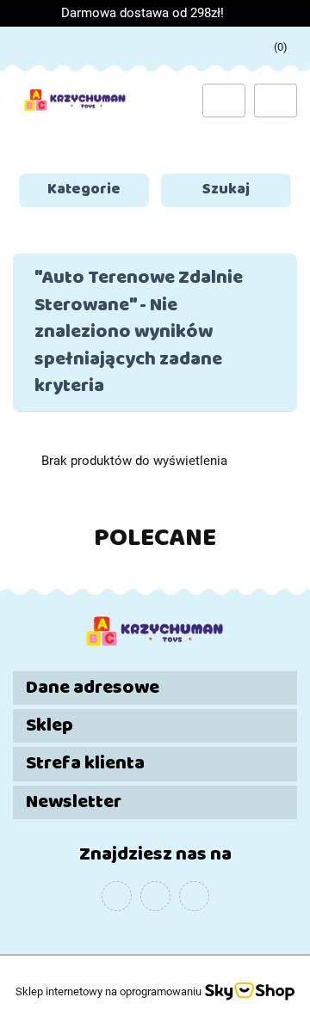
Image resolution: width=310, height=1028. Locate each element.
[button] (155, 688)
